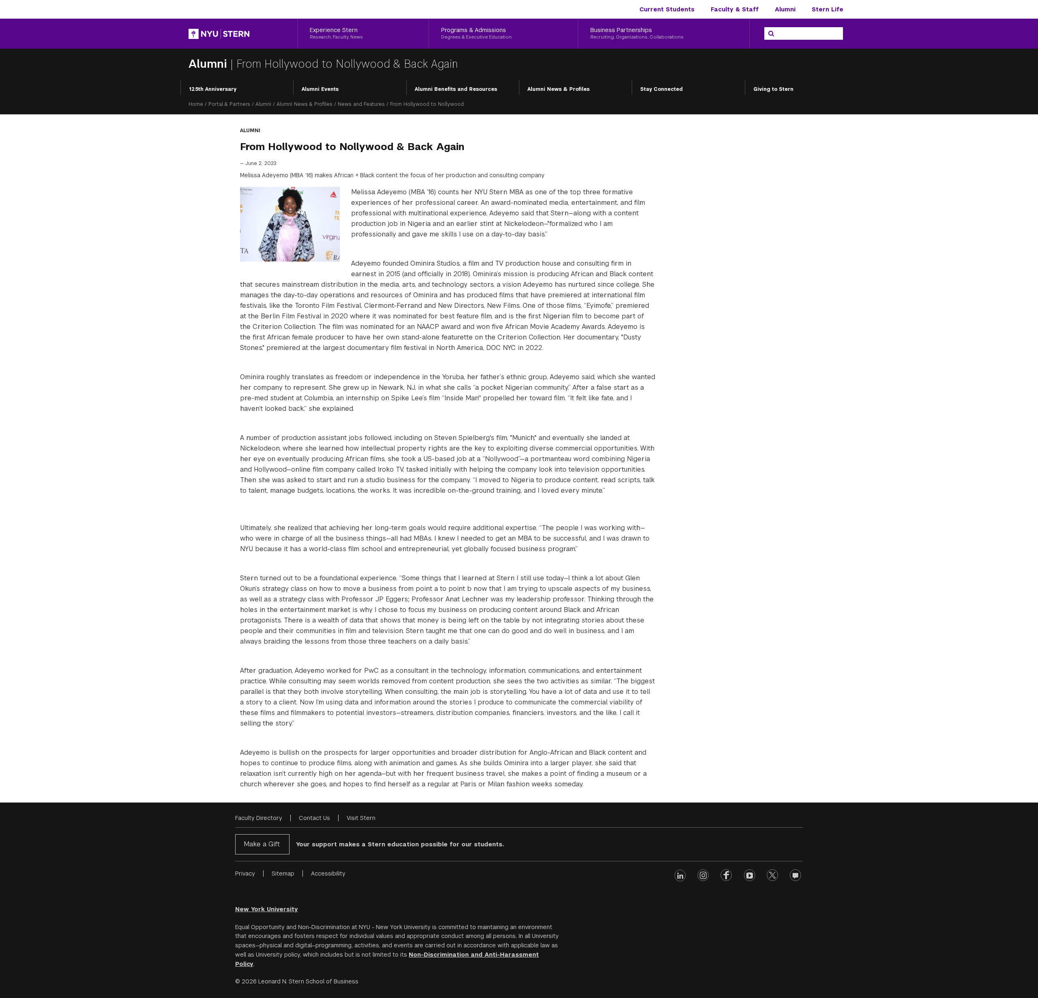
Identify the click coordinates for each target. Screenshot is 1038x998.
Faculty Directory (258, 818)
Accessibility (328, 873)
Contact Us (314, 818)
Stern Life (827, 9)
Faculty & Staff (735, 9)
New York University (266, 909)
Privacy (245, 873)
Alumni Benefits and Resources (456, 89)
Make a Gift (262, 844)
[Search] (771, 33)
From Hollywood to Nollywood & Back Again (347, 64)
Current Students (667, 9)
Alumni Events (320, 89)
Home (196, 104)
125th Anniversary (212, 89)
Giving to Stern (773, 89)
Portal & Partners (229, 104)
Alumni (785, 9)
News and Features (361, 104)
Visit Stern (361, 818)
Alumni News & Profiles (559, 89)
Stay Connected (661, 89)
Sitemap (283, 873)
